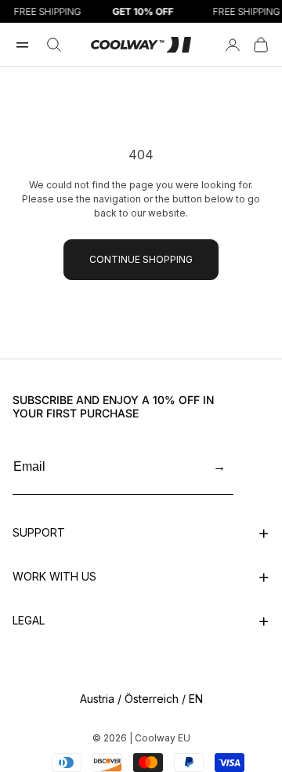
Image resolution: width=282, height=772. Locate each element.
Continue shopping (141, 259)
